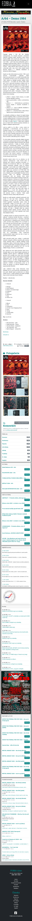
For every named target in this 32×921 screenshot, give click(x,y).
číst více (27, 469)
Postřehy (16, 904)
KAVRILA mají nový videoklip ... (9, 637)
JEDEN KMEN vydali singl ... (9, 626)
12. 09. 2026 (5, 579)
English (16, 908)
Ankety (16, 902)
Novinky (16, 881)
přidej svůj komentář (22, 422)
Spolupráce (16, 886)
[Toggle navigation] (28, 3)
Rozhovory (16, 897)
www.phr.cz (6, 334)
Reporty (16, 899)
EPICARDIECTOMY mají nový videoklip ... (12, 642)
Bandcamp (5, 332)
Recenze (16, 895)
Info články (16, 900)
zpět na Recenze (7, 15)
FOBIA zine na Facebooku (16, 916)
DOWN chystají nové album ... (9, 658)
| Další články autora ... (8, 344)
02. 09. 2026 (5, 565)
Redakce (16, 888)
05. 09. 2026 (5, 574)
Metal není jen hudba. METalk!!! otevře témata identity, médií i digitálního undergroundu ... (15, 648)
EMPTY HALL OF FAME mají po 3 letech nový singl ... (15, 653)
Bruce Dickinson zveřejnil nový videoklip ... (12, 663)
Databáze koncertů (16, 883)
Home (16, 879)
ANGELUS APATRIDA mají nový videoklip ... (13, 610)
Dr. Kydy (16, 906)
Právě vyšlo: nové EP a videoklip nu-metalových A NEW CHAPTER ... (16, 616)
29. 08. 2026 (5, 555)
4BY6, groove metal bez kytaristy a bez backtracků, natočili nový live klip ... (15, 632)
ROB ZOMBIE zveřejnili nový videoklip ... (12, 621)
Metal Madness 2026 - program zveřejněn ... (13, 668)
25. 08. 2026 (5, 550)
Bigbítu (15, 121)
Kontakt (16, 884)
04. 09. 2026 (5, 570)
